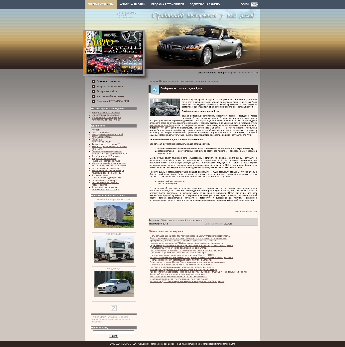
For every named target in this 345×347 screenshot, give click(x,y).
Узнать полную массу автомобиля (109, 165)
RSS (256, 72)
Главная (153, 81)
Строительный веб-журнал (105, 115)
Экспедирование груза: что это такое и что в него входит (179, 279)
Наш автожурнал (100, 132)
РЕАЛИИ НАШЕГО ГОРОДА (106, 189)
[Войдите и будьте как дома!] (246, 6)
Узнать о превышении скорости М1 (109, 146)
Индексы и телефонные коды (106, 173)
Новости (96, 130)
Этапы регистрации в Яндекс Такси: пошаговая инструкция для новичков (187, 262)
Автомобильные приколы (104, 187)
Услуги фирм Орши (132, 4)
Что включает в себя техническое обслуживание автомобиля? (181, 264)
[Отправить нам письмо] (254, 6)
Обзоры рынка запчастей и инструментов (200, 81)
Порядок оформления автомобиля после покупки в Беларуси (181, 260)
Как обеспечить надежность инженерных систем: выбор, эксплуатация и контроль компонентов (199, 272)
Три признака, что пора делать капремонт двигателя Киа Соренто (183, 240)
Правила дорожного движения (107, 151)
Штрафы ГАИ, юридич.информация (109, 153)
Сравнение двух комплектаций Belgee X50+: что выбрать (179, 252)
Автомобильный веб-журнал (106, 120)
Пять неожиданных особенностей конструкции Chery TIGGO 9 (182, 255)
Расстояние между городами (106, 177)
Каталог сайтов (99, 185)
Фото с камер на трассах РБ (106, 144)
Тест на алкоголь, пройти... (105, 182)
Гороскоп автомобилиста (104, 180)
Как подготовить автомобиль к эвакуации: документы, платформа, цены (186, 250)
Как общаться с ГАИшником (106, 156)
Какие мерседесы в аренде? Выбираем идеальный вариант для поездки (186, 243)
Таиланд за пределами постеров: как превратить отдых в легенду (183, 269)
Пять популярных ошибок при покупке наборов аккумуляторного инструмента (190, 236)
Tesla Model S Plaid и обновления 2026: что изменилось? (178, 276)
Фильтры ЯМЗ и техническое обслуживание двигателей (178, 248)
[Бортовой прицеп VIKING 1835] (114, 227)
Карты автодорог (100, 175)
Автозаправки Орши (102, 137)
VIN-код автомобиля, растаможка (109, 163)
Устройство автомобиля (104, 158)
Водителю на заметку (205, 4)
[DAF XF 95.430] (114, 262)
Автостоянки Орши (101, 141)
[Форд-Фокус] (114, 296)
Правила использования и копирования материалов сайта (205, 344)
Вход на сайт (245, 72)
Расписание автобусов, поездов (108, 170)
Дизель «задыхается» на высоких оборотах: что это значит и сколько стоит (188, 238)
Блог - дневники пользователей (107, 134)
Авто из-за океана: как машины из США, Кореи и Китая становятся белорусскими (191, 257)
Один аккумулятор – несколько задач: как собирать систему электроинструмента (191, 245)
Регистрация (230, 72)
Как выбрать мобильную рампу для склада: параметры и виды (182, 267)
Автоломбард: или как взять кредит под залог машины (177, 274)
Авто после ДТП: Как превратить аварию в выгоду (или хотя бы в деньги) (187, 281)
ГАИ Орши (97, 139)
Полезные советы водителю (106, 161)
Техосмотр (97, 149)
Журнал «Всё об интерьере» (106, 117)
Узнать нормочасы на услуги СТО (109, 168)
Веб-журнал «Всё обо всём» (106, 112)
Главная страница (101, 4)
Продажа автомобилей (167, 4)
